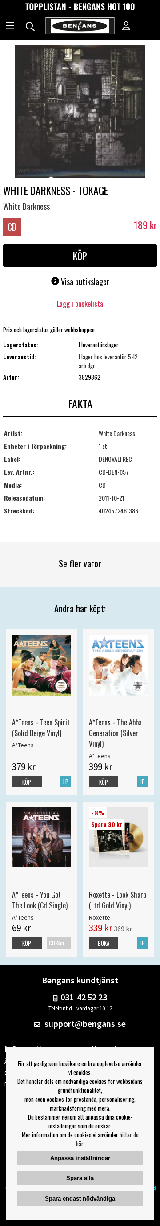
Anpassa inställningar (80, 1158)
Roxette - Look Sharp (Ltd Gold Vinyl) (117, 900)
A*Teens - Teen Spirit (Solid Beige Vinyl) (41, 727)
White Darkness (26, 206)
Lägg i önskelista (80, 303)
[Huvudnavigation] (10, 27)
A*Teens (23, 745)
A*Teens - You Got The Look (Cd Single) (40, 900)
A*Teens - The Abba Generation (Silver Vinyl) (115, 733)
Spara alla (80, 1178)
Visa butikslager (84, 281)
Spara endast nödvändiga (80, 1198)
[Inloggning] (126, 26)
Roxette (99, 917)
